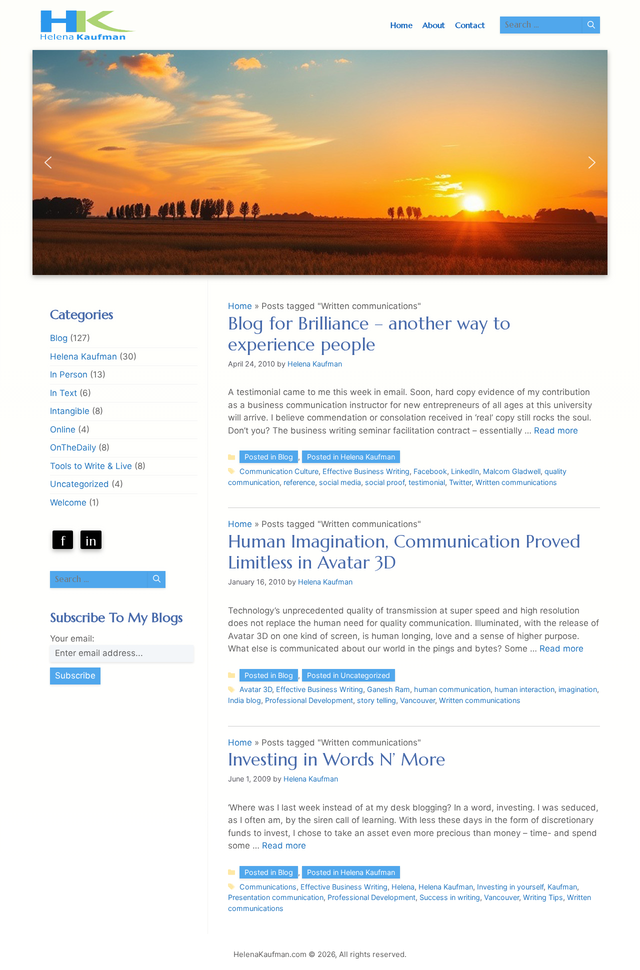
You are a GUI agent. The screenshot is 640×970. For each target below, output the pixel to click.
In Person (69, 375)
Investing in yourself (510, 886)
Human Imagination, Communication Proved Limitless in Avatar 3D (404, 552)
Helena (403, 886)
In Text (63, 393)
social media (340, 482)
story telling (376, 700)
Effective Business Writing (366, 471)
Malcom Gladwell (511, 471)
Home (401, 25)
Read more (556, 431)
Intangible (70, 411)
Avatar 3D (256, 689)
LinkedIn (465, 471)
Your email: (72, 639)
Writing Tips (543, 897)
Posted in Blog (268, 456)
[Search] (591, 25)
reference (299, 482)
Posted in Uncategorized (348, 675)
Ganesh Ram (388, 689)
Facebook (430, 471)
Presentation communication (276, 897)
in (91, 541)
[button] (48, 162)
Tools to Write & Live (91, 466)
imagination (577, 689)
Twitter (460, 482)
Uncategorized (79, 484)
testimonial (426, 482)
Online (63, 429)
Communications (268, 886)
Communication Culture (279, 471)
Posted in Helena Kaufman (351, 456)
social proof (384, 482)
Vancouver (417, 700)
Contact (470, 25)
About (433, 25)
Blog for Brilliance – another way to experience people (369, 334)
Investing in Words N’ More (337, 759)
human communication (452, 689)
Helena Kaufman (445, 886)
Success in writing (450, 897)
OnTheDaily (73, 447)
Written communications (516, 482)
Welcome (68, 503)
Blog (59, 338)
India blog (244, 700)
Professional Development (309, 700)
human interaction (524, 689)
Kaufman (562, 886)
